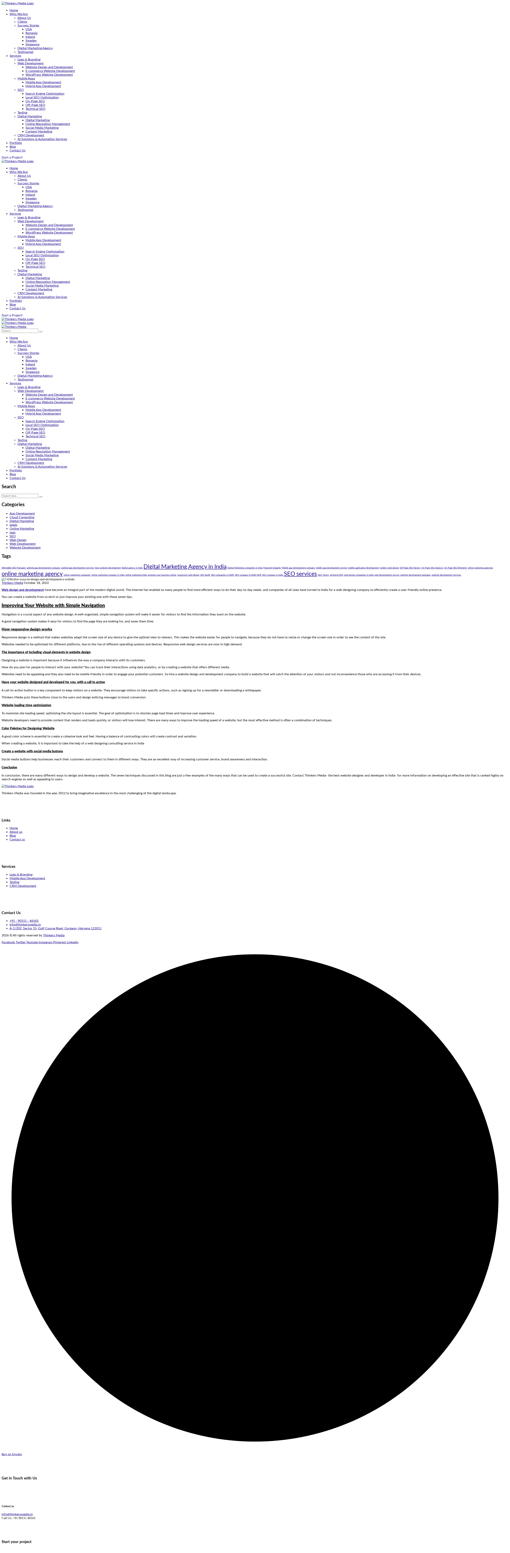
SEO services (300, 574)
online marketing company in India (108, 575)
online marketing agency (32, 574)
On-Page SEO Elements (455, 568)
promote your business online (162, 575)
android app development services (77, 568)
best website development (108, 568)
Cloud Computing (22, 517)
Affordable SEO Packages (14, 568)
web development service (386, 575)
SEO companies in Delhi (222, 575)
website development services (446, 575)
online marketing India (136, 575)
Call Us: (7, 1518)
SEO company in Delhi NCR (248, 575)
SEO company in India (272, 575)
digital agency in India (132, 568)
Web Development (23, 543)
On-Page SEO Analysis (432, 568)
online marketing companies (77, 575)
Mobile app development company (298, 568)
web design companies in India (359, 575)
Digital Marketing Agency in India (185, 567)
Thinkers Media (12, 583)
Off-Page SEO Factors (410, 568)
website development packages (415, 575)
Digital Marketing (22, 521)
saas (13, 532)
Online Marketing (22, 528)
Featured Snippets (272, 568)
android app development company (43, 568)
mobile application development (363, 568)
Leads (13, 525)
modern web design (389, 568)
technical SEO (336, 575)
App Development (22, 513)
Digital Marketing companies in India (245, 568)
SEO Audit (205, 575)
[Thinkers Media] (14, 326)
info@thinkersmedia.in (17, 1514)
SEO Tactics (323, 575)
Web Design (18, 540)
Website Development (25, 547)
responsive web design (188, 575)
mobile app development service (331, 568)
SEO (13, 536)
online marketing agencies (480, 568)
